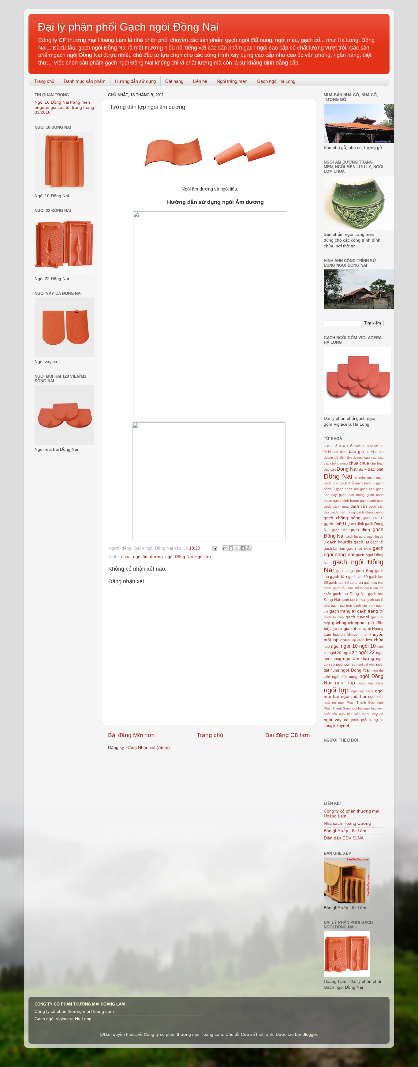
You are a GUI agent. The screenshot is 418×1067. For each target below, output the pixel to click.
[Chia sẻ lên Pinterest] (248, 548)
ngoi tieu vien (373, 708)
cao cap (370, 457)
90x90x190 (375, 446)
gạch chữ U (335, 523)
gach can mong (351, 495)
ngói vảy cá (336, 719)
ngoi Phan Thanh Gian (356, 702)
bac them (340, 452)
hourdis (339, 634)
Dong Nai (347, 469)
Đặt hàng (174, 81)
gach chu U (373, 518)
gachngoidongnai (348, 623)
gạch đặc (339, 530)
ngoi (327, 646)
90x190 (359, 446)
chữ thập (376, 463)
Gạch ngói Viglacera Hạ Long (63, 1019)
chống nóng (339, 463)
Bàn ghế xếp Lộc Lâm (345, 830)
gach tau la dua (353, 600)
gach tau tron (341, 605)
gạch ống (363, 571)
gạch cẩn (359, 506)
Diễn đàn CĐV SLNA (344, 838)
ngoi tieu (357, 708)
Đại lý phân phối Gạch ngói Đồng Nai (128, 26)
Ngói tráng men (232, 81)
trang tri (376, 720)
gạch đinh (359, 530)
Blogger (309, 1034)
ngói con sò (346, 664)
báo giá (356, 451)
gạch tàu (338, 576)
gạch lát (376, 542)
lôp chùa (358, 640)
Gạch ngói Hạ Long (276, 81)
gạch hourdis (339, 542)
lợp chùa (374, 640)
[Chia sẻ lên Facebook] (243, 548)
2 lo (327, 446)
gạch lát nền (358, 548)
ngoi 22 (349, 652)
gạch (379, 477)
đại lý (363, 469)
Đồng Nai (338, 476)
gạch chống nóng (342, 518)
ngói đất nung (344, 677)
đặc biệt (375, 469)
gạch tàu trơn (364, 605)
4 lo (342, 446)
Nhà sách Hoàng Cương (347, 823)
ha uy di (364, 629)
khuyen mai (357, 634)
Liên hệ (200, 81)
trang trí (330, 726)
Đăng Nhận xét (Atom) (148, 747)
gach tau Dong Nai (350, 594)
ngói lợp (203, 556)
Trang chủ (44, 81)
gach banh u (365, 483)
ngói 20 (335, 653)
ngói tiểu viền (349, 714)
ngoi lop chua (371, 683)
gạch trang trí (370, 611)
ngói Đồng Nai (179, 556)
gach (371, 477)
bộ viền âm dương (348, 457)
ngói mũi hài (353, 696)
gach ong (344, 571)
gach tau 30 (358, 577)
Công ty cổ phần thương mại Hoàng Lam (74, 1011)
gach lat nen (334, 548)
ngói (335, 646)
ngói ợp (330, 702)
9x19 (327, 452)
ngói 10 (367, 646)
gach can (367, 489)
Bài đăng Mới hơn (131, 735)
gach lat (361, 542)
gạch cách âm (347, 489)
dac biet (330, 469)
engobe (360, 477)
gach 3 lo (331, 483)
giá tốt (350, 628)
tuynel (343, 725)
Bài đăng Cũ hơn (287, 735)
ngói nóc (375, 697)
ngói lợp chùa (362, 691)
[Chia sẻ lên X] (237, 548)
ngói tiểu (330, 714)
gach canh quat (371, 500)
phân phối (359, 720)
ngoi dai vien (365, 664)
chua (353, 463)
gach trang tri (343, 611)
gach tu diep (334, 617)
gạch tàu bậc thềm (348, 588)
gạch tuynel (357, 617)
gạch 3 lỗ (347, 483)
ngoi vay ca (372, 714)
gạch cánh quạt (336, 506)
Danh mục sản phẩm (85, 81)
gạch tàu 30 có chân (346, 582)
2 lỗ (334, 446)
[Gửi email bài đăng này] (225, 548)
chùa (126, 556)
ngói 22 (366, 652)
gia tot (337, 629)
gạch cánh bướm (346, 500)
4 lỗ (350, 446)
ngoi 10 (349, 646)
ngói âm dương (148, 556)
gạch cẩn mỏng (343, 512)
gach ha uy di (356, 536)
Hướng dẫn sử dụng (135, 81)
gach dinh (356, 524)
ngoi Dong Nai (355, 670)
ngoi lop (345, 682)
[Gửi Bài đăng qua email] (214, 548)
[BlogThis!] (231, 548)
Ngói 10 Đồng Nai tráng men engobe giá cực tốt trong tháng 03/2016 (64, 107)
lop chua (341, 640)
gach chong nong (369, 512)
